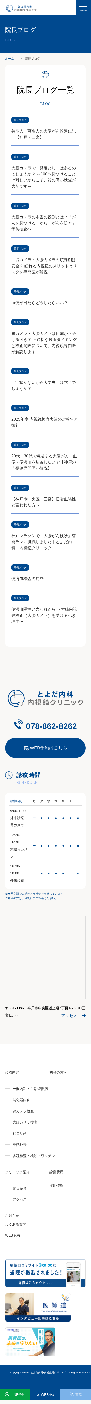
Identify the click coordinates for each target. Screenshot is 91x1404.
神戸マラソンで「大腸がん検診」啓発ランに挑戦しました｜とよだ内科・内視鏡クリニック (43, 542)
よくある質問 (15, 1224)
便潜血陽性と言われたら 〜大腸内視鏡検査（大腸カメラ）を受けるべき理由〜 (44, 615)
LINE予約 (18, 1395)
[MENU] (83, 2)
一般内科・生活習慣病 (30, 1089)
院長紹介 (20, 1188)
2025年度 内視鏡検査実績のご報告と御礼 (44, 422)
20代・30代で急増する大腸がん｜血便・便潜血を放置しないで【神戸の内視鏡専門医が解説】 (44, 462)
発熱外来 (20, 1145)
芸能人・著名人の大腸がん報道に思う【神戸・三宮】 (43, 134)
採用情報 (56, 1186)
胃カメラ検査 (23, 1111)
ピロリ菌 (20, 1133)
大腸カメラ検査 (25, 1122)
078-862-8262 (51, 726)
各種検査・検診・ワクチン (34, 1156)
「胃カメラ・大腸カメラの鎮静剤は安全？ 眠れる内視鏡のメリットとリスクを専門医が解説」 (44, 266)
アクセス (69, 1016)
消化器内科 (21, 1100)
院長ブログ (20, 120)
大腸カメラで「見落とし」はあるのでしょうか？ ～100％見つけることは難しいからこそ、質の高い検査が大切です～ (43, 177)
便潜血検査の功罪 (27, 578)
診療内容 (12, 1072)
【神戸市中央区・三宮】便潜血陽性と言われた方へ (43, 502)
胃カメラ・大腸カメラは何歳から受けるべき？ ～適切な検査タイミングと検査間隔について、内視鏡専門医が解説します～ (44, 342)
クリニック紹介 (17, 1172)
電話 (78, 1395)
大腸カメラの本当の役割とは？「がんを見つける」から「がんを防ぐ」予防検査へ (43, 223)
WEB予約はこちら (48, 747)
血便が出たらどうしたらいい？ (39, 303)
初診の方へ (58, 1072)
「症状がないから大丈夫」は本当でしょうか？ (43, 385)
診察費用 (56, 1172)
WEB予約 (12, 1235)
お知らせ (12, 1216)
